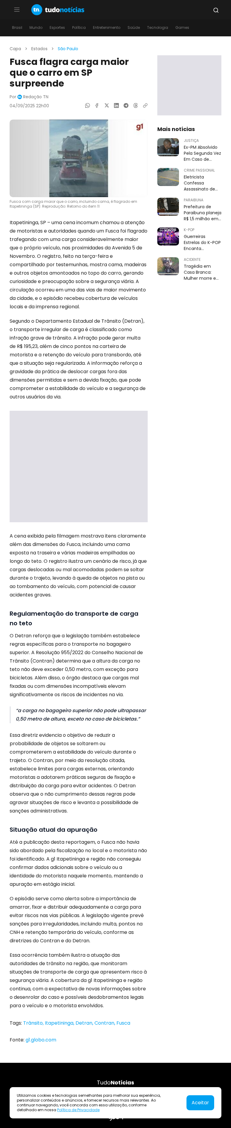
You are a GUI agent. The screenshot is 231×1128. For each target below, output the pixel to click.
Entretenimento (106, 27)
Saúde (134, 27)
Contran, (105, 1023)
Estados (39, 49)
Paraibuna (193, 200)
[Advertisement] (79, 466)
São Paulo (68, 49)
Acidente (192, 259)
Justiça (191, 140)
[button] (17, 9)
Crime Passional (199, 170)
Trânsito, (34, 1023)
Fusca (123, 1023)
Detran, (84, 1023)
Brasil (17, 27)
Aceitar (200, 1102)
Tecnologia (157, 27)
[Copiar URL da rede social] (145, 105)
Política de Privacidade (78, 1109)
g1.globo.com (41, 1039)
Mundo (35, 27)
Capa (15, 49)
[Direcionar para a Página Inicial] (57, 10)
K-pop (189, 229)
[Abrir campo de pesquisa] (216, 10)
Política (79, 27)
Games (182, 27)
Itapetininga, (60, 1023)
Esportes (57, 27)
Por (29, 97)
